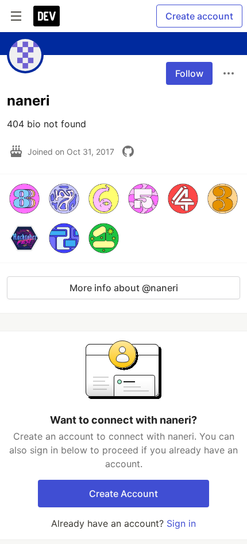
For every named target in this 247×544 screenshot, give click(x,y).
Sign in (181, 523)
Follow (189, 73)
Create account (199, 16)
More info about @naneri (124, 287)
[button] (24, 198)
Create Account (123, 493)
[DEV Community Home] (46, 16)
